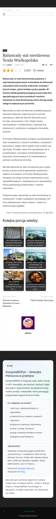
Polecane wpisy (29, 511)
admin (9, 65)
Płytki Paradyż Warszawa (42, 300)
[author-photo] (28, 329)
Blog (18, 10)
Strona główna (8, 10)
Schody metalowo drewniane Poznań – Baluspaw (12, 303)
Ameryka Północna (26, 468)
